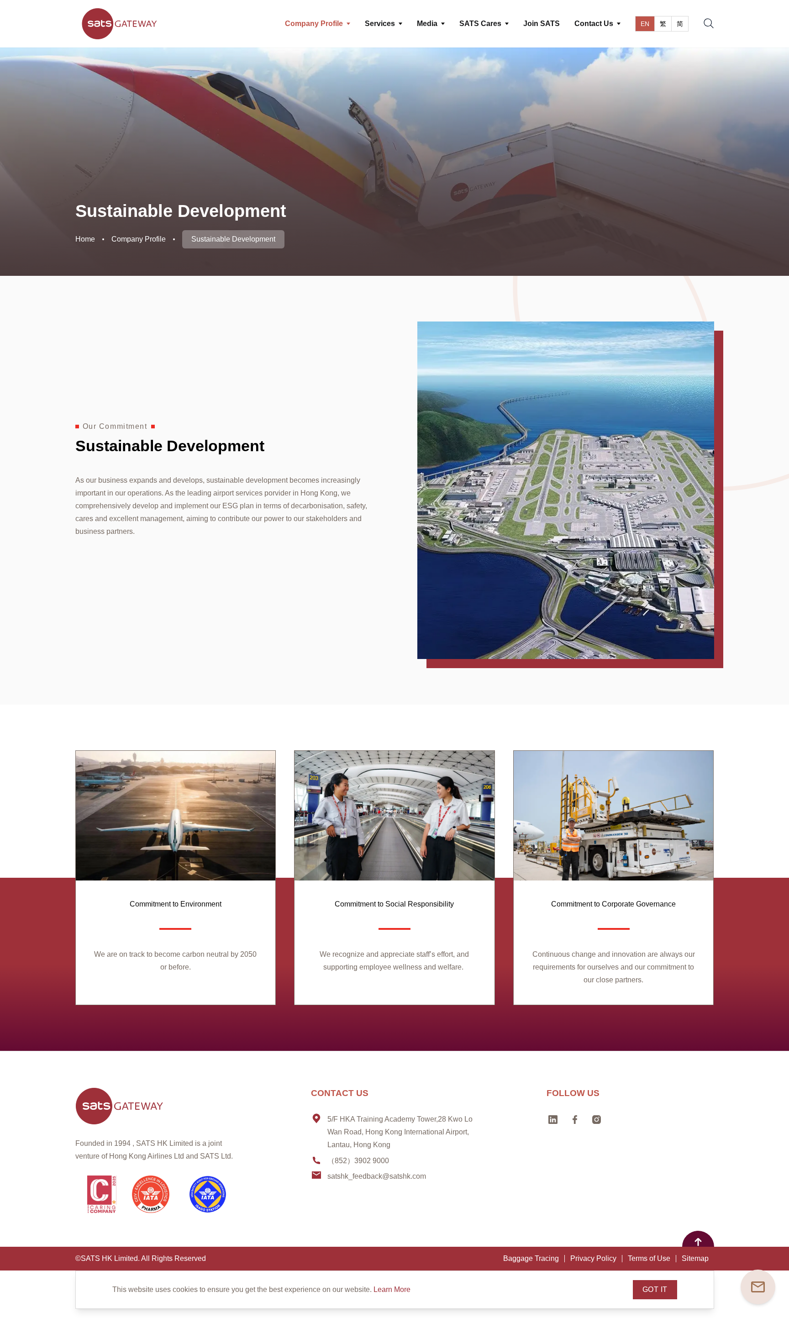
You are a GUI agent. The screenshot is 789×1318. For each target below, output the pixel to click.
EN (645, 23)
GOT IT (654, 1289)
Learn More (391, 1289)
